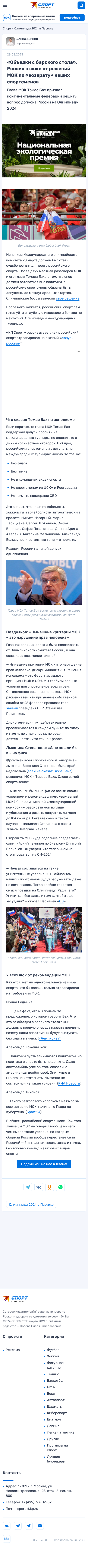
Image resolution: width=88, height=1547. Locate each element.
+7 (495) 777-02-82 (36, 1502)
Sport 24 (33, 1112)
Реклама (13, 1350)
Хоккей (53, 1356)
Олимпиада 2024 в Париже (33, 28)
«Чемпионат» (50, 1038)
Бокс (51, 1393)
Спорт (7, 28)
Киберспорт (57, 1413)
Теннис (53, 1374)
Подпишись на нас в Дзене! (44, 1164)
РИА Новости (69, 1083)
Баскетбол (55, 1380)
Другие (53, 1439)
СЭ (61, 901)
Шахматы (54, 1407)
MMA (51, 1387)
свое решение (67, 298)
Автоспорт (56, 1400)
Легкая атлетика (61, 1432)
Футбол (53, 1350)
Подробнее (72, 17)
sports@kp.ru (27, 1509)
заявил (12, 708)
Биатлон (54, 1419)
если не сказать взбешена (49, 771)
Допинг (53, 1426)
